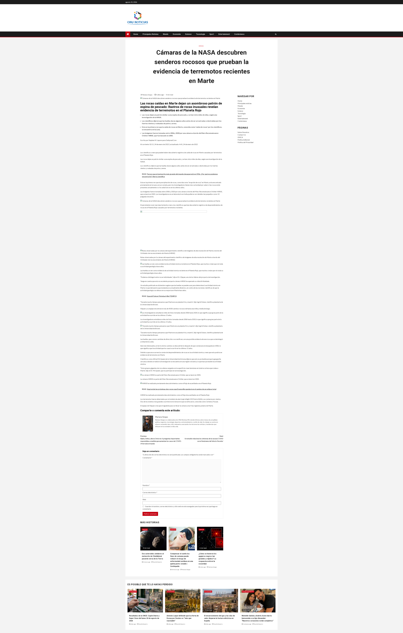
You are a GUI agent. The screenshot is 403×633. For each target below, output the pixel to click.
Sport (211, 34)
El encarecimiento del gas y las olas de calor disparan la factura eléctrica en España (219, 618)
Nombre (146, 485)
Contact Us (242, 135)
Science (188, 34)
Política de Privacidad (245, 142)
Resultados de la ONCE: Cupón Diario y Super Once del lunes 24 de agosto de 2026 (144, 618)
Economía (177, 34)
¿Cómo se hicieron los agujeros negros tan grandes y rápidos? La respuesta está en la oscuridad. (207, 559)
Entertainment (224, 34)
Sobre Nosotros (243, 132)
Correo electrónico (150, 492)
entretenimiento (248, 591)
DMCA (240, 137)
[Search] (275, 34)
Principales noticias (150, 34)
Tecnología (200, 34)
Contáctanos (239, 34)
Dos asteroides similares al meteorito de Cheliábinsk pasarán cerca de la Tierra (153, 556)
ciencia (201, 46)
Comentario (147, 458)
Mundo (165, 34)
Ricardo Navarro (157, 562)
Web (144, 499)
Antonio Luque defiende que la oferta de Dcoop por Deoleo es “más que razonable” (183, 618)
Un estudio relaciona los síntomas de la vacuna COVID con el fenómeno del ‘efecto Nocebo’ (203, 438)
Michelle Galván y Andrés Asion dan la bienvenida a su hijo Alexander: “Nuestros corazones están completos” (257, 618)
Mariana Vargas (147, 95)
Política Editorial (244, 140)
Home (135, 34)
